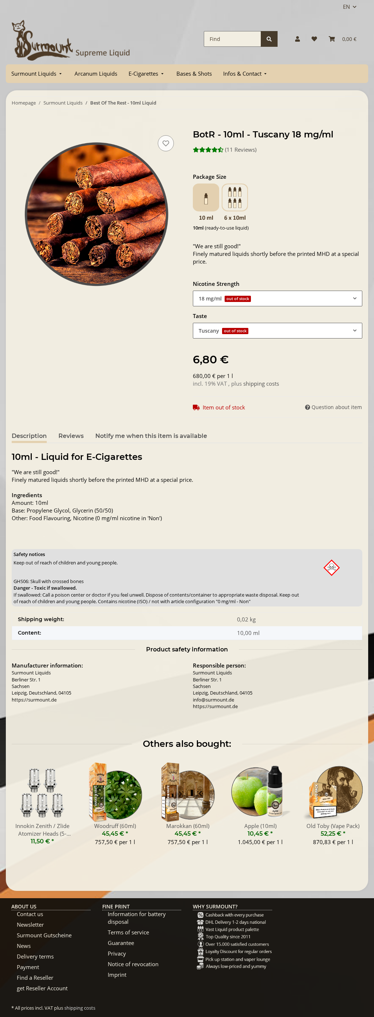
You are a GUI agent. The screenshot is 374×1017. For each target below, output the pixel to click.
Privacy (117, 953)
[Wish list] (314, 39)
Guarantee (121, 942)
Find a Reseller (35, 977)
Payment (28, 967)
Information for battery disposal (137, 917)
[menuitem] (37, 73)
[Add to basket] (17, 125)
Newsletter (30, 924)
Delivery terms (35, 956)
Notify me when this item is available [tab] (151, 435)
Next (350, 807)
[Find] (269, 39)
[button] (297, 39)
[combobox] (277, 298)
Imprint (117, 974)
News (24, 945)
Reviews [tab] (71, 435)
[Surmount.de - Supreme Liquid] (71, 39)
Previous (24, 807)
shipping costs (261, 383)
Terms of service (128, 932)
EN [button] (346, 6)
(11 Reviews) (240, 149)
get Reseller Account (42, 988)
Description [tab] (29, 435)
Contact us (30, 914)
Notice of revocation (133, 964)
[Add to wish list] (166, 143)
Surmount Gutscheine (44, 935)
